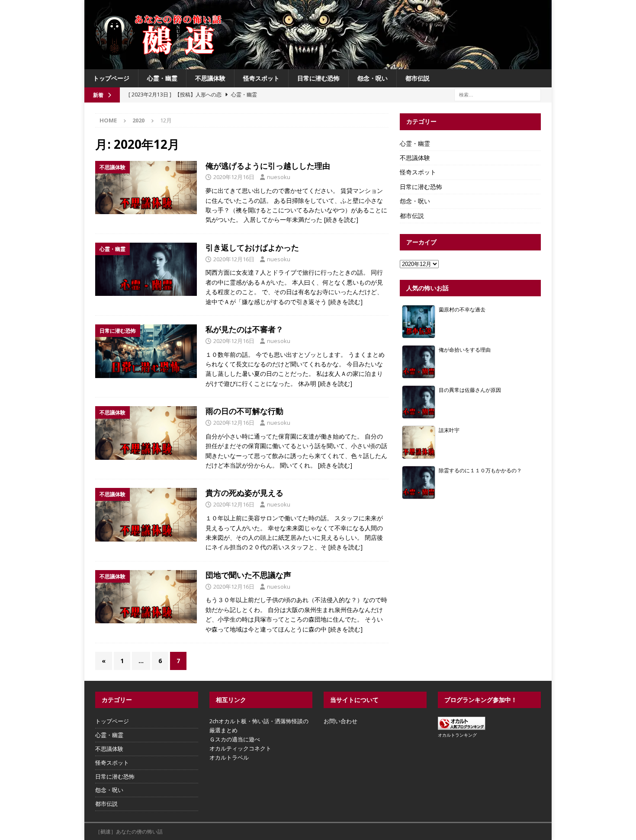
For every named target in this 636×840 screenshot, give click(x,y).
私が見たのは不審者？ (244, 329)
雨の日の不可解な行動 (244, 411)
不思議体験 (210, 78)
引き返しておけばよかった (252, 247)
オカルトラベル (229, 757)
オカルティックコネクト (240, 748)
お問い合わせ (340, 721)
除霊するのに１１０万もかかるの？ (480, 470)
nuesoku (278, 177)
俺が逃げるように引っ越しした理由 (268, 165)
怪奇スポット (261, 78)
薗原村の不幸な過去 (462, 309)
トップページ (111, 78)
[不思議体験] (146, 188)
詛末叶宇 (449, 429)
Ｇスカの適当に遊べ (234, 739)
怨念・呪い (372, 78)
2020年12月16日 (233, 177)
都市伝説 (417, 78)
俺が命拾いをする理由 (465, 349)
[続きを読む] (341, 219)
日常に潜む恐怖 (318, 78)
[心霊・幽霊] (146, 269)
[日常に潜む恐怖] (146, 351)
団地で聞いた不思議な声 (248, 575)
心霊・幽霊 (162, 78)
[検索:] (497, 94)
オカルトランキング (457, 735)
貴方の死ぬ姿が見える (244, 492)
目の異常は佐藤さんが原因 (470, 389)
